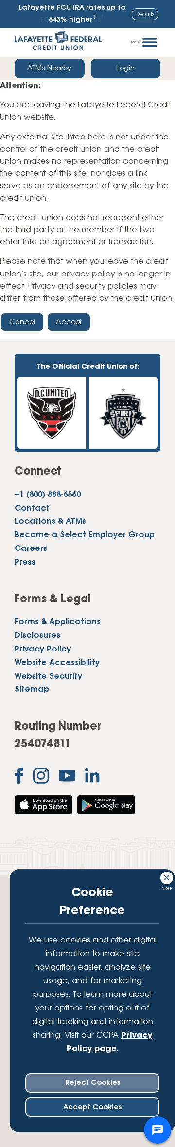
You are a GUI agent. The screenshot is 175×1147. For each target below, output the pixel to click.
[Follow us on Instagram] (41, 778)
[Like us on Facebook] (19, 778)
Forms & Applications (58, 622)
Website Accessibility (57, 663)
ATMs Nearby (49, 68)
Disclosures (37, 636)
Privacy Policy (43, 649)
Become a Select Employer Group (85, 535)
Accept (69, 322)
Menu (135, 42)
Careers (31, 549)
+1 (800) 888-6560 (48, 495)
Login (125, 68)
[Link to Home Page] (58, 42)
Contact (32, 508)
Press (25, 562)
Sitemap (32, 689)
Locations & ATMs (50, 521)
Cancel (22, 322)
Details (145, 14)
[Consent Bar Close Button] (167, 876)
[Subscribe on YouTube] (67, 778)
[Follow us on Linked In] (92, 777)
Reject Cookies (92, 1083)
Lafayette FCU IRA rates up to (71, 14)
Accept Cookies (92, 1107)
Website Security (48, 676)
